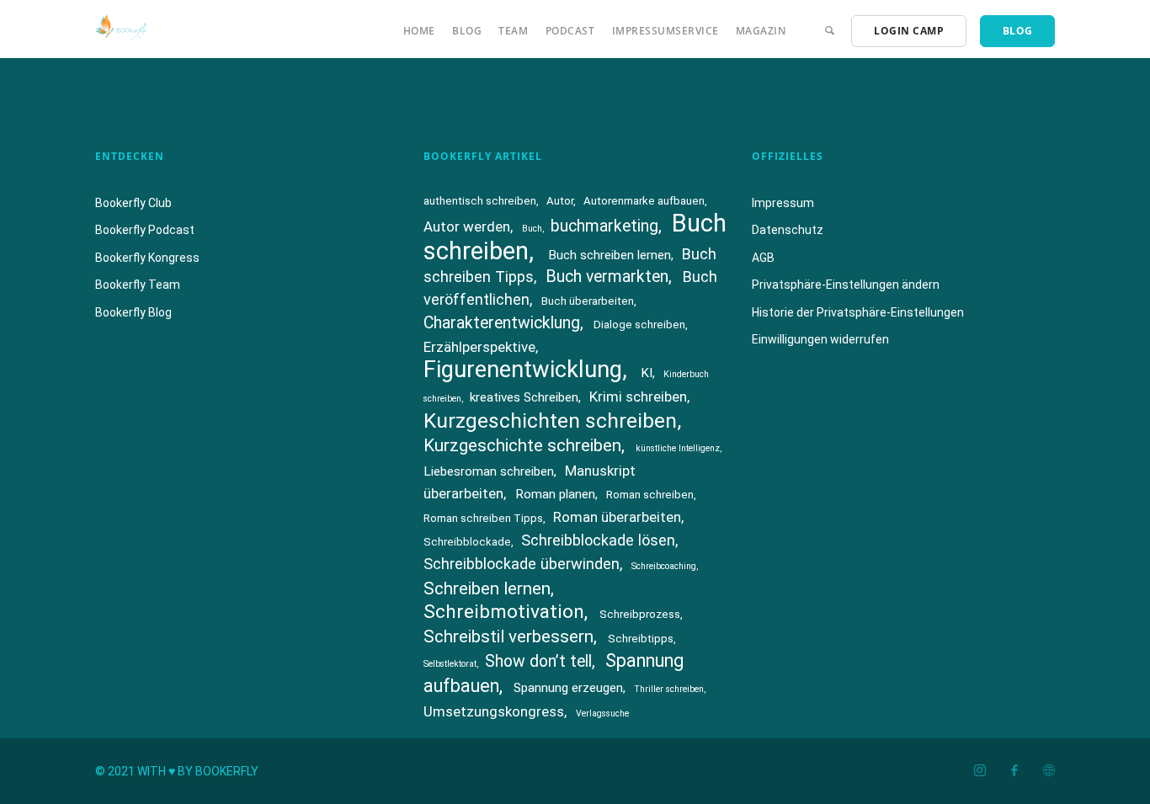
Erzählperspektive (479, 346)
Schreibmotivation (503, 611)
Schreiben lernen (487, 588)
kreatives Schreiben (524, 397)
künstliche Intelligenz (678, 448)
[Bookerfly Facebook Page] (1014, 771)
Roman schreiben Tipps (483, 518)
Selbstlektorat (450, 663)
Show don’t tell (538, 661)
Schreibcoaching (663, 566)
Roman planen (555, 494)
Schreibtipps (640, 638)
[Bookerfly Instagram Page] (979, 771)
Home (419, 31)
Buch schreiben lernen (609, 255)
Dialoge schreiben (639, 324)
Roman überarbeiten (617, 516)
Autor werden (466, 226)
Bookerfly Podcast (144, 230)
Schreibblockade (467, 541)
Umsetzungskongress (493, 711)
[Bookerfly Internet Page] (1048, 771)
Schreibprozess (639, 614)
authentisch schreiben (479, 200)
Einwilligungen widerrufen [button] (820, 339)
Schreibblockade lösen (598, 540)
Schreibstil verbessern (508, 636)
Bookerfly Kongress (147, 257)
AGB (763, 257)
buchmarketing (604, 226)
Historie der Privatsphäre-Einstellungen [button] (858, 312)
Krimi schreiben (638, 396)
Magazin (761, 31)
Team (513, 31)
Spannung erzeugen (568, 687)
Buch (532, 228)
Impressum (783, 203)
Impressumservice (665, 31)
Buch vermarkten (607, 276)
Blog (467, 31)
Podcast (570, 31)
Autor (559, 200)
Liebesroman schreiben (488, 471)
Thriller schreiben (669, 689)
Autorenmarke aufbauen (644, 200)
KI (646, 373)
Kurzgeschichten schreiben (550, 420)
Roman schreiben (650, 494)
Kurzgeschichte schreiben (522, 445)
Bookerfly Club (133, 203)
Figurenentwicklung (522, 369)
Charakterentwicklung (501, 323)
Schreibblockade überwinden (521, 563)
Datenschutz (787, 230)
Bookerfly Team (137, 284)
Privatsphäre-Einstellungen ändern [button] (846, 284)
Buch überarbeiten (587, 301)
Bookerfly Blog (133, 312)
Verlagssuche (602, 713)
